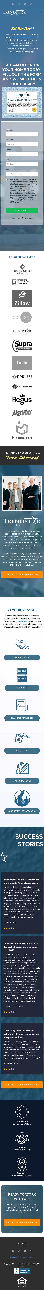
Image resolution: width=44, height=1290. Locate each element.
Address (9, 170)
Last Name (10, 140)
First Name (10, 130)
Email (8, 160)
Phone (9, 150)
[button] (41, 13)
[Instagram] (31, 4)
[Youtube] (25, 4)
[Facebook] (13, 4)
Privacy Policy (15, 218)
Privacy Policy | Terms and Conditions (22, 1257)
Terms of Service (28, 218)
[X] (19, 4)
